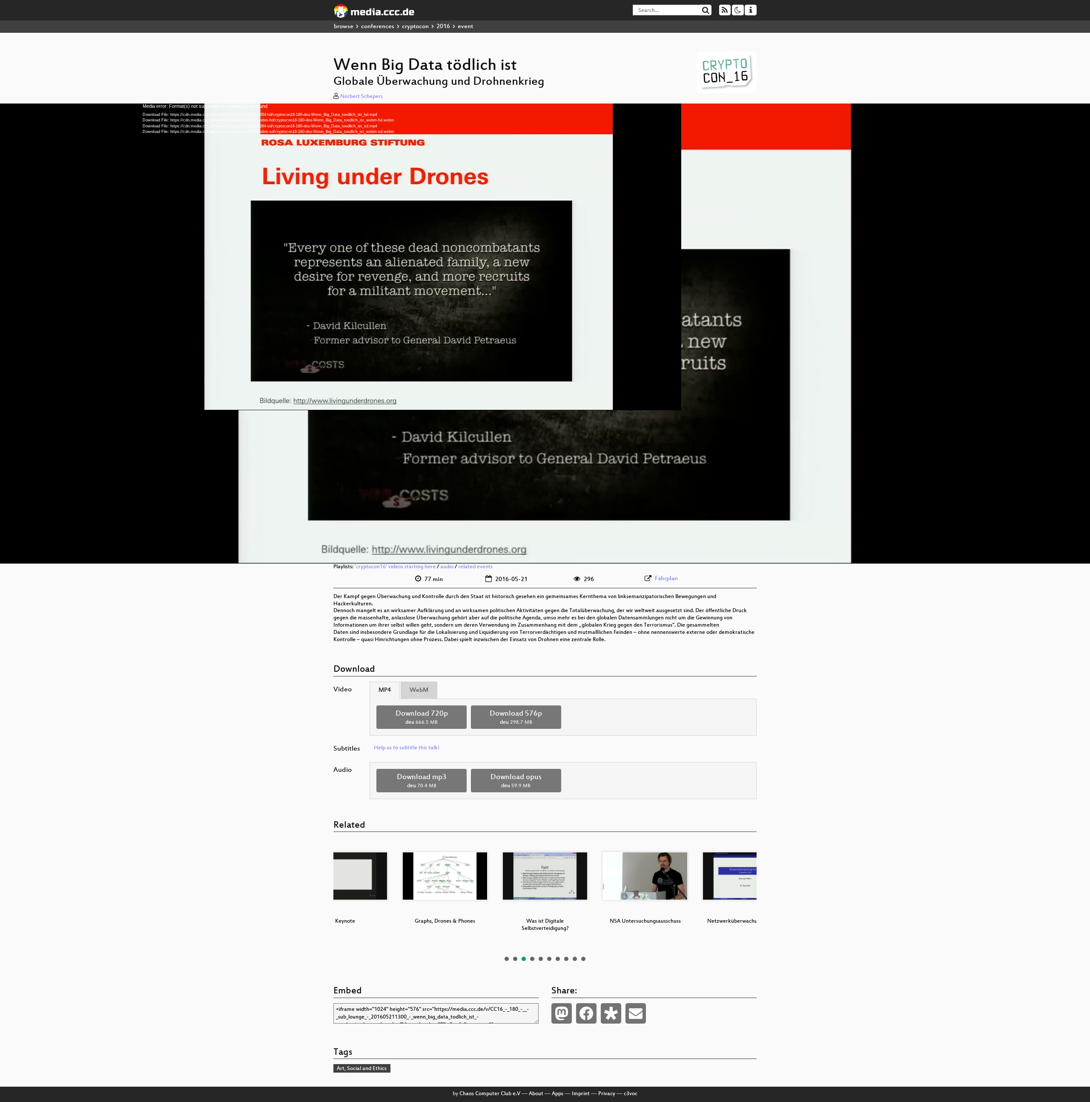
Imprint (581, 1094)
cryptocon (415, 26)
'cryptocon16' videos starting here (395, 567)
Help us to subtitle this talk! (406, 748)
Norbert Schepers (361, 97)
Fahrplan (666, 578)
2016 (443, 26)
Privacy (606, 1094)
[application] (545, 334)
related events (475, 567)
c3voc (630, 1094)
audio (446, 567)
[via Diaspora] (611, 1013)
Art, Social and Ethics (362, 1069)
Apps (557, 1094)
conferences (377, 26)
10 (583, 959)
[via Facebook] (586, 1013)
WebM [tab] (419, 690)
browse (343, 26)
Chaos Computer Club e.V (489, 1094)
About (536, 1094)
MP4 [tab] (385, 690)
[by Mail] (635, 1013)
